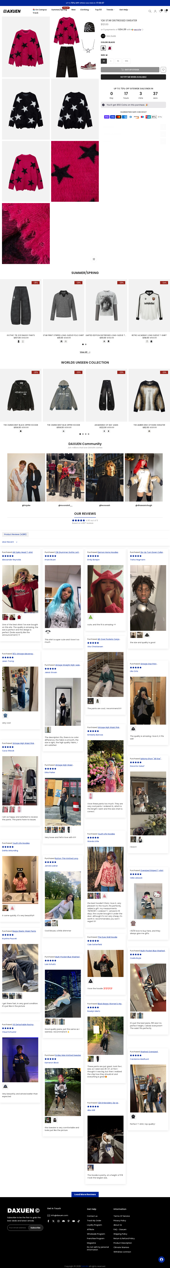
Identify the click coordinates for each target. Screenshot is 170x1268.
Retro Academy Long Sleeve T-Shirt (149, 335)
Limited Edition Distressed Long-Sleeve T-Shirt (108, 335)
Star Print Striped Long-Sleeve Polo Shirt (63, 335)
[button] (133, 29)
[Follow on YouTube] (73, 1221)
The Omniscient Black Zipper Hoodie (20, 425)
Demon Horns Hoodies (108, 552)
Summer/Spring (60, 9)
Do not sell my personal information (98, 1248)
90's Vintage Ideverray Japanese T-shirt (17, 655)
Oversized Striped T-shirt (151, 870)
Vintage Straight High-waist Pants (62, 666)
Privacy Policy (120, 1220)
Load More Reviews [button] (85, 1194)
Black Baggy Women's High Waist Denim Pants (105, 1005)
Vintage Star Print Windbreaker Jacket (143, 665)
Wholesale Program (96, 1234)
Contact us (92, 1216)
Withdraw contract (122, 1252)
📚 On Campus (40, 9)
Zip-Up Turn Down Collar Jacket (146, 553)
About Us (118, 1225)
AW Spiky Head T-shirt (22, 552)
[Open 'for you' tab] (161, 1259)
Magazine (91, 1243)
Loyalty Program (94, 1225)
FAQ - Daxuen (120, 1229)
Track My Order (94, 1220)
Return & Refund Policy (124, 1238)
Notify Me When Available (133, 77)
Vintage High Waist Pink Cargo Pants (103, 728)
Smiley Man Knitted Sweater (68, 1055)
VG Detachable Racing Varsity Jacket (17, 1025)
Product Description (123, 1243)
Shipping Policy (120, 1234)
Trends (109, 9)
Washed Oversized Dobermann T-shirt (144, 1053)
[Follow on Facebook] (48, 1221)
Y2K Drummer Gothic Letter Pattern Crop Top (63, 553)
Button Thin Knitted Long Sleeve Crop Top (61, 859)
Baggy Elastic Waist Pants (24, 931)
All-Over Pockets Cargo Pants (103, 640)
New (73, 9)
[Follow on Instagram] (58, 1221)
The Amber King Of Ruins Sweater (149, 425)
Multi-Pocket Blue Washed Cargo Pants (147, 952)
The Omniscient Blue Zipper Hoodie (63, 425)
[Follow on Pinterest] (68, 1221)
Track (35, 13)
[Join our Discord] (63, 1221)
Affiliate (90, 1229)
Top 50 (98, 9)
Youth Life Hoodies (106, 834)
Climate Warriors (121, 1247)
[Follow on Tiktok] (78, 1221)
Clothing (84, 9)
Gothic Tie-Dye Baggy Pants (21, 335)
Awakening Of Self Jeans (106, 425)
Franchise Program (95, 1238)
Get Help (123, 9)
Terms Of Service (122, 1216)
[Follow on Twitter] (53, 1221)
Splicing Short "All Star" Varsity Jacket (145, 760)
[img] (85, 520)
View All (83, 352)
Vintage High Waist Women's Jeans (59, 766)
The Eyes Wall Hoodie (107, 937)
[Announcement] (85, 3)
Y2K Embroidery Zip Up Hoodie (102, 1104)
